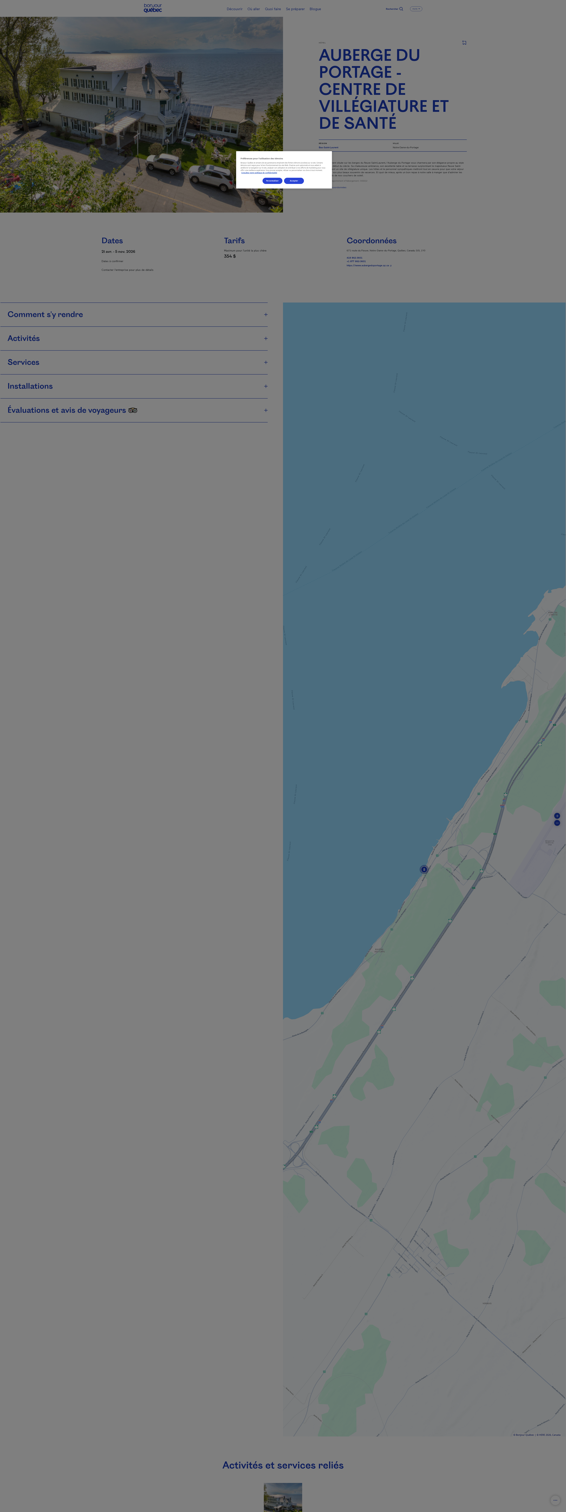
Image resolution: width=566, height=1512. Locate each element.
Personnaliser (272, 181)
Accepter (294, 181)
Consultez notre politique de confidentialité (259, 173)
